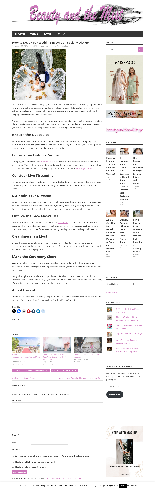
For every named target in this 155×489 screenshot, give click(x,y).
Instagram (20, 34)
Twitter (47, 34)
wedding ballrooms (84, 168)
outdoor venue (46, 161)
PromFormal (111, 292)
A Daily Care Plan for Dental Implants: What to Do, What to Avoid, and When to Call (111, 235)
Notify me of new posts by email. (30, 467)
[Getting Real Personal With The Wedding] (88, 345)
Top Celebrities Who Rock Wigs (129, 333)
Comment (17, 400)
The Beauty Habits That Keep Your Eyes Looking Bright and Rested (138, 171)
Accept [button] (122, 486)
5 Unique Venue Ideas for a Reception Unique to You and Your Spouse (26, 356)
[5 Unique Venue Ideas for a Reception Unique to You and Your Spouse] (26, 345)
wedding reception (69, 371)
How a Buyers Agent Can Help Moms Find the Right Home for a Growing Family (137, 235)
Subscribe (114, 394)
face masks (63, 222)
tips (47, 371)
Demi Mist (34, 46)
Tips (58, 46)
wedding (64, 46)
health (53, 46)
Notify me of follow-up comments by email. (35, 462)
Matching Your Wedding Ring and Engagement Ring (80, 378)
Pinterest (60, 34)
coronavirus (18, 371)
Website (16, 449)
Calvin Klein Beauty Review (24, 378)
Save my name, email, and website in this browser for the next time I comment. (52, 456)
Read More (132, 485)
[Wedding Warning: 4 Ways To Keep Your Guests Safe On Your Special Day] (57, 345)
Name (15, 435)
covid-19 (29, 371)
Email (15, 442)
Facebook (34, 34)
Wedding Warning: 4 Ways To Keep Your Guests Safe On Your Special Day (55, 356)
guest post (45, 46)
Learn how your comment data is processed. (63, 478)
